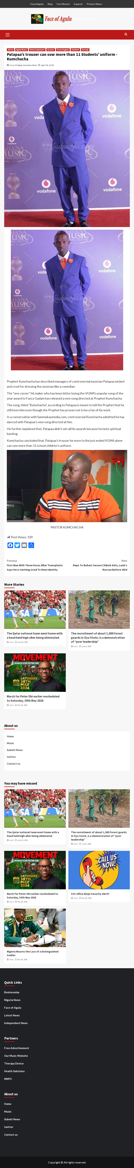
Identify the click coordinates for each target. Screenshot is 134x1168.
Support (78, 3)
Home (10, 736)
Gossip (85, 49)
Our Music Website (16, 1055)
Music (10, 743)
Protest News (94, 3)
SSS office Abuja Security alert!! (90, 893)
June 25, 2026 (22, 642)
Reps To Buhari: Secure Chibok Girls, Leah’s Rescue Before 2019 (100, 565)
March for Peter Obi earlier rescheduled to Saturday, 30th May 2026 (33, 698)
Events (50, 49)
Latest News (12, 1015)
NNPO (8, 1078)
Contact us (13, 763)
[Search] (126, 34)
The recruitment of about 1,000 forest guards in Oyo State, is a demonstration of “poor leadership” (98, 637)
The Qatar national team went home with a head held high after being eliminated (35, 635)
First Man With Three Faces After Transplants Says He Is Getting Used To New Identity (35, 565)
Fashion (75, 49)
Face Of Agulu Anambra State (23, 65)
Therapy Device (14, 1063)
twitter (11, 756)
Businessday (11, 992)
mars (11, 642)
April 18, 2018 (47, 65)
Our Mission (63, 3)
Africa (10, 49)
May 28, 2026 (22, 705)
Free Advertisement (16, 1048)
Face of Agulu (12, 1007)
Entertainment (37, 49)
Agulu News (21, 49)
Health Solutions (14, 1071)
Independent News (16, 1023)
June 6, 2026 (86, 646)
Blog (50, 3)
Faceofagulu (37, 3)
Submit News (15, 749)
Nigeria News (12, 999)
